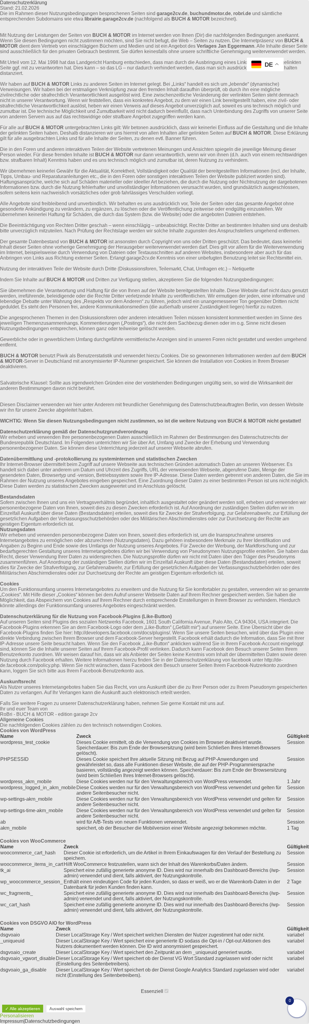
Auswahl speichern (65, 1008)
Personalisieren (17, 1015)
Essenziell (152, 991)
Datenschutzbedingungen (52, 1021)
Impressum (12, 1021)
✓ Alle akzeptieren (22, 1008)
